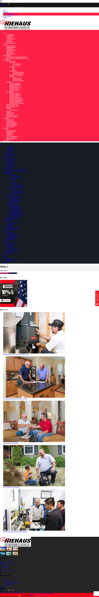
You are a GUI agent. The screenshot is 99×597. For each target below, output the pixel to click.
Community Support (11, 130)
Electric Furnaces (13, 110)
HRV (13, 69)
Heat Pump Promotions (12, 123)
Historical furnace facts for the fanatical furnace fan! (15, 354)
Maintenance (6, 140)
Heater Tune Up (10, 52)
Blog (7, 129)
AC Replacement (10, 38)
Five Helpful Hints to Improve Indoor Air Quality (15, 398)
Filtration (11, 76)
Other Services (6, 59)
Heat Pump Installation (14, 83)
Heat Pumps (9, 82)
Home (4, 10)
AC (4, 33)
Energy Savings (10, 119)
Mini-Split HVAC (10, 107)
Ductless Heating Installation (16, 100)
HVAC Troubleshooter (11, 136)
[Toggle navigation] (1, 8)
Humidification (13, 70)
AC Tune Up (9, 41)
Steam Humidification (17, 73)
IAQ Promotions (10, 126)
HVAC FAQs (9, 135)
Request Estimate (13, 273)
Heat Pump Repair (13, 86)
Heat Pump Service (14, 89)
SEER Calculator (10, 139)
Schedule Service (4, 273)
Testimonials (9, 133)
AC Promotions (10, 121)
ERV (13, 68)
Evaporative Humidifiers (18, 72)
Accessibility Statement (12, 14)
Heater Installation (10, 45)
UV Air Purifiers (16, 65)
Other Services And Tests (12, 115)
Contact (5, 17)
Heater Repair (9, 48)
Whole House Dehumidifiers (16, 75)
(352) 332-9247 (5, 567)
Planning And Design (11, 117)
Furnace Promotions (11, 125)
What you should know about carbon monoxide (14, 531)
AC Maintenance (10, 36)
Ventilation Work (10, 112)
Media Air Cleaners (17, 77)
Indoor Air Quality (10, 61)
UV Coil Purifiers (16, 63)
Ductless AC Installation (15, 94)
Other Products (10, 114)
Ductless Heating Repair (15, 101)
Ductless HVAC (10, 91)
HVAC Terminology (11, 137)
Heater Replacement (11, 50)
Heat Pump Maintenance (15, 84)
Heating (5, 44)
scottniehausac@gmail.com (8, 569)
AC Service (9, 40)
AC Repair (9, 37)
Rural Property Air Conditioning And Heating (17, 58)
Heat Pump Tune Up (14, 90)
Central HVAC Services (12, 104)
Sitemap (31, 593)
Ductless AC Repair (14, 96)
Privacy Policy (9, 13)
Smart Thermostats (10, 43)
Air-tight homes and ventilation (10, 443)
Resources (5, 128)
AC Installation (10, 34)
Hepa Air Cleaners (16, 79)
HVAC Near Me (7, 16)
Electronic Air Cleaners (18, 80)
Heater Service (9, 51)
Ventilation (12, 66)
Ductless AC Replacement (15, 97)
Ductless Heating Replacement (16, 103)
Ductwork (8, 111)
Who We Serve (7, 55)
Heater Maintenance (11, 47)
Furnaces (8, 108)
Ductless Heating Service (15, 98)
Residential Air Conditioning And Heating (16, 57)
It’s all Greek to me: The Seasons (11, 487)
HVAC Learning (10, 132)
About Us (5, 12)
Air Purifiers (12, 62)
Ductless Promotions (11, 122)
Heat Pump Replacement (15, 87)
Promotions (6, 118)
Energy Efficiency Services (12, 105)
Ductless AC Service (14, 93)
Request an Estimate (16, 592)
